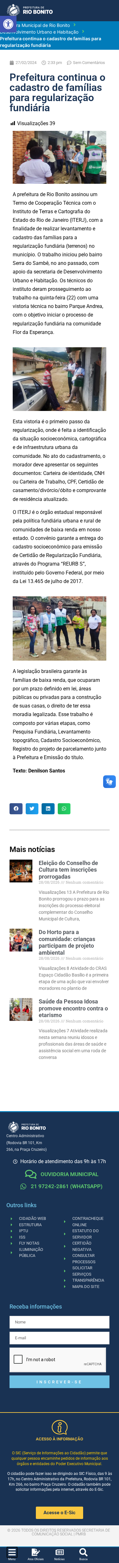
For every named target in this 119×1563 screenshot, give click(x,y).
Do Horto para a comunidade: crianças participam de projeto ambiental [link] (67, 942)
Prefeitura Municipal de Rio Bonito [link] (35, 25)
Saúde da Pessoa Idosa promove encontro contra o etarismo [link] (73, 1008)
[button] (16, 808)
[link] (8, 24)
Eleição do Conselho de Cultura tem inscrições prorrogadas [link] (68, 870)
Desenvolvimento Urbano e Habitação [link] (39, 32)
